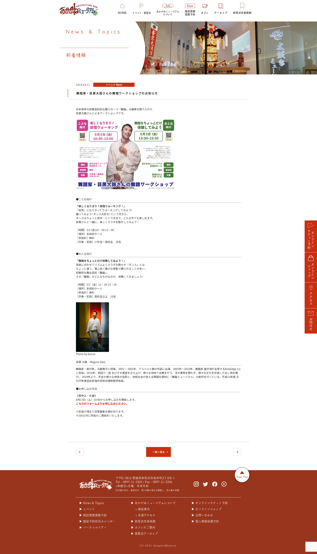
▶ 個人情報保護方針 (205, 521)
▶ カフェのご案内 (143, 527)
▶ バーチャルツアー (92, 527)
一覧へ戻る (158, 452)
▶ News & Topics (91, 502)
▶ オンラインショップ (207, 509)
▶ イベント (87, 509)
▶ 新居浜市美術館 (143, 521)
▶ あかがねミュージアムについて (153, 502)
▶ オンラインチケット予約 (210, 502)
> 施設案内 (142, 509)
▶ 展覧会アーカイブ (144, 533)
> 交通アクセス (145, 515)
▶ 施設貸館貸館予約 (93, 515)
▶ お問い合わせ (202, 515)
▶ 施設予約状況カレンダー (97, 521)
